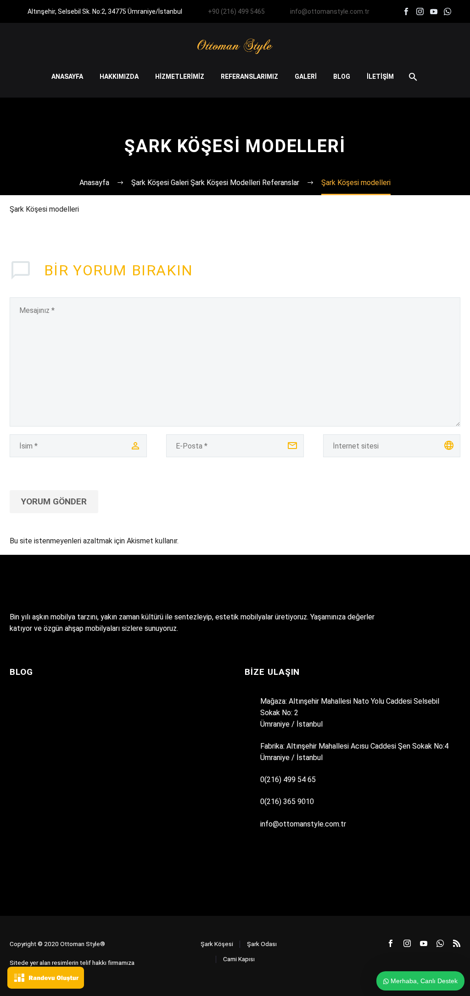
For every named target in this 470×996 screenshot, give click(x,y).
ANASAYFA (67, 76)
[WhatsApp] (447, 11)
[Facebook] (406, 11)
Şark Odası (262, 943)
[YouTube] (434, 11)
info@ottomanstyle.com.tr (329, 11)
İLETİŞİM (380, 76)
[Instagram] (420, 11)
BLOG (341, 76)
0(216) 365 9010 (287, 801)
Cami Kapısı (239, 959)
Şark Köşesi (217, 943)
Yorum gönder (54, 501)
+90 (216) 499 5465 (236, 11)
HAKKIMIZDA (119, 76)
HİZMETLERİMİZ (179, 76)
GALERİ (306, 76)
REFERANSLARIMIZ (249, 76)
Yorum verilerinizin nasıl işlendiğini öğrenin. (246, 540)
